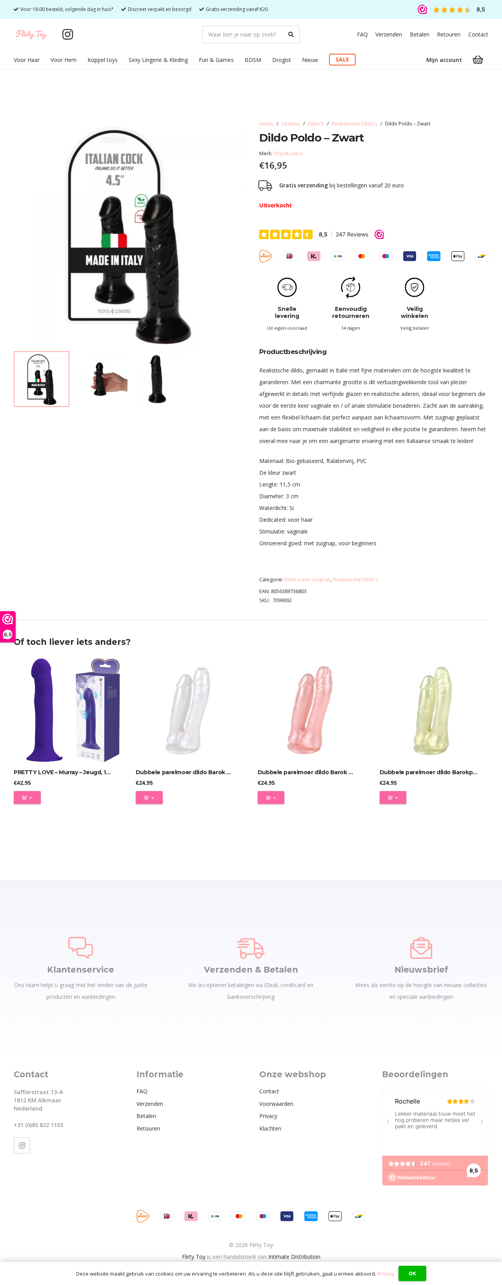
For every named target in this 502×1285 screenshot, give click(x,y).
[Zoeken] (291, 34)
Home (266, 123)
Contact (478, 34)
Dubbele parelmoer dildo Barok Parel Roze (318, 772)
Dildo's (316, 123)
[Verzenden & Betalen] (251, 948)
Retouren (448, 34)
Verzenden (388, 34)
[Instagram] (68, 34)
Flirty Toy (194, 1256)
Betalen (419, 34)
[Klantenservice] (80, 948)
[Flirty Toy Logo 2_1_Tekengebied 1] (31, 34)
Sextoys (290, 123)
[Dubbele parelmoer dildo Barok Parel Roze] (312, 710)
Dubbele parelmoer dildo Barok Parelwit (193, 772)
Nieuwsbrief (421, 970)
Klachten (270, 1128)
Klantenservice (80, 970)
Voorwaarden (276, 1103)
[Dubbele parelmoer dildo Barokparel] (434, 710)
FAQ (362, 34)
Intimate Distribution (294, 1256)
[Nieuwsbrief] (421, 948)
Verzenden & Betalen (251, 970)
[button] (44, 59)
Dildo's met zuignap (307, 579)
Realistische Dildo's (354, 123)
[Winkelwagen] (477, 59)
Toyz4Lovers (288, 153)
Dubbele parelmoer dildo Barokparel (432, 772)
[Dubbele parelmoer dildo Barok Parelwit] (190, 710)
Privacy (268, 1116)
